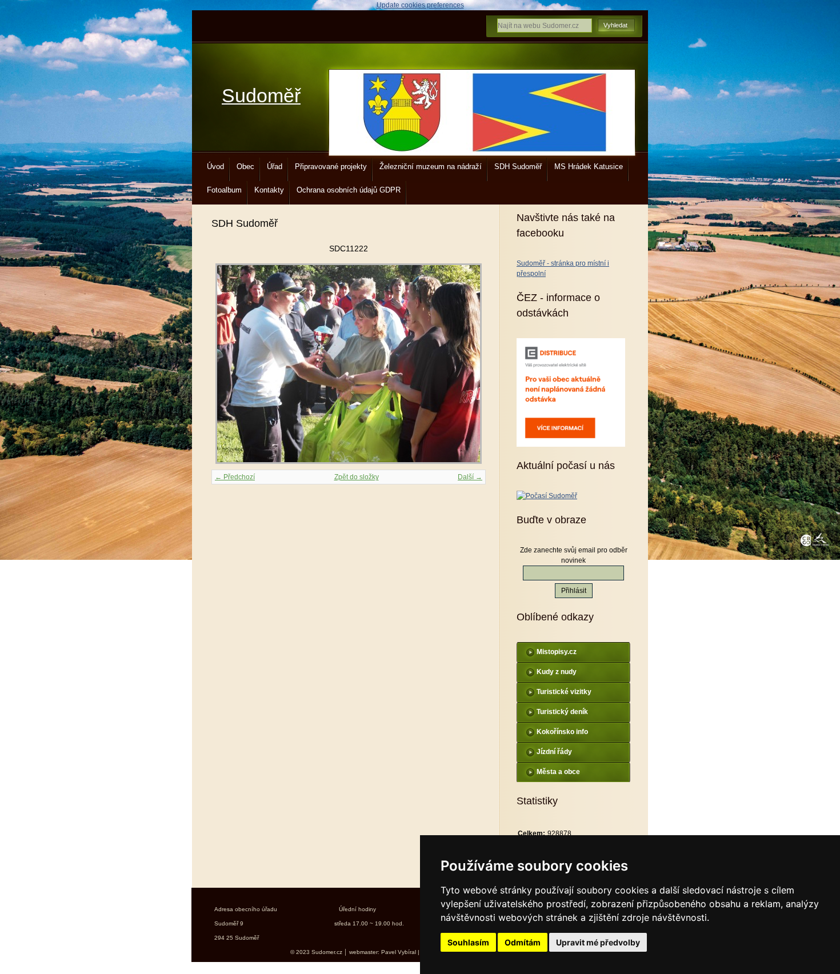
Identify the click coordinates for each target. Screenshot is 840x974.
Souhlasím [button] (468, 942)
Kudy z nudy (557, 672)
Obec (245, 166)
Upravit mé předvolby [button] (598, 942)
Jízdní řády (554, 752)
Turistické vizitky (564, 692)
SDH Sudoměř (518, 166)
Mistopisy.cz (557, 652)
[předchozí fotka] (230, 363)
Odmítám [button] (523, 942)
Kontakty (269, 190)
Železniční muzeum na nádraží (430, 166)
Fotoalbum (224, 190)
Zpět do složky (356, 477)
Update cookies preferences (420, 5)
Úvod (215, 166)
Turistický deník (562, 712)
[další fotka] (467, 363)
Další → (470, 477)
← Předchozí (235, 477)
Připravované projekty (331, 166)
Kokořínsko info (562, 732)
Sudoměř (261, 95)
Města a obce (558, 772)
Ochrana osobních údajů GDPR (349, 190)
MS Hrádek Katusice (588, 166)
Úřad (274, 166)
